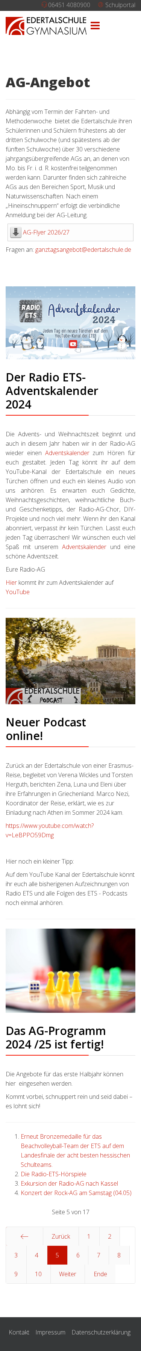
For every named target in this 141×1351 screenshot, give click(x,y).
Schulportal (119, 5)
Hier (12, 582)
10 (38, 1274)
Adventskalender (69, 453)
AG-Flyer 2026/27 (46, 232)
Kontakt (19, 1332)
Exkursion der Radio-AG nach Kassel (69, 1183)
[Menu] (95, 26)
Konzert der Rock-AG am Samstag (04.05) (76, 1193)
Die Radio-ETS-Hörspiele (53, 1174)
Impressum (50, 1332)
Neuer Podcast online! (46, 728)
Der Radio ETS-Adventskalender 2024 (52, 390)
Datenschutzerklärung (100, 1332)
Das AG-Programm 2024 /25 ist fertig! (56, 1037)
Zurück (61, 1236)
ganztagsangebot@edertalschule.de (83, 249)
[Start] (24, 1236)
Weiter (67, 1274)
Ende (100, 1274)
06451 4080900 (69, 5)
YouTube (18, 592)
